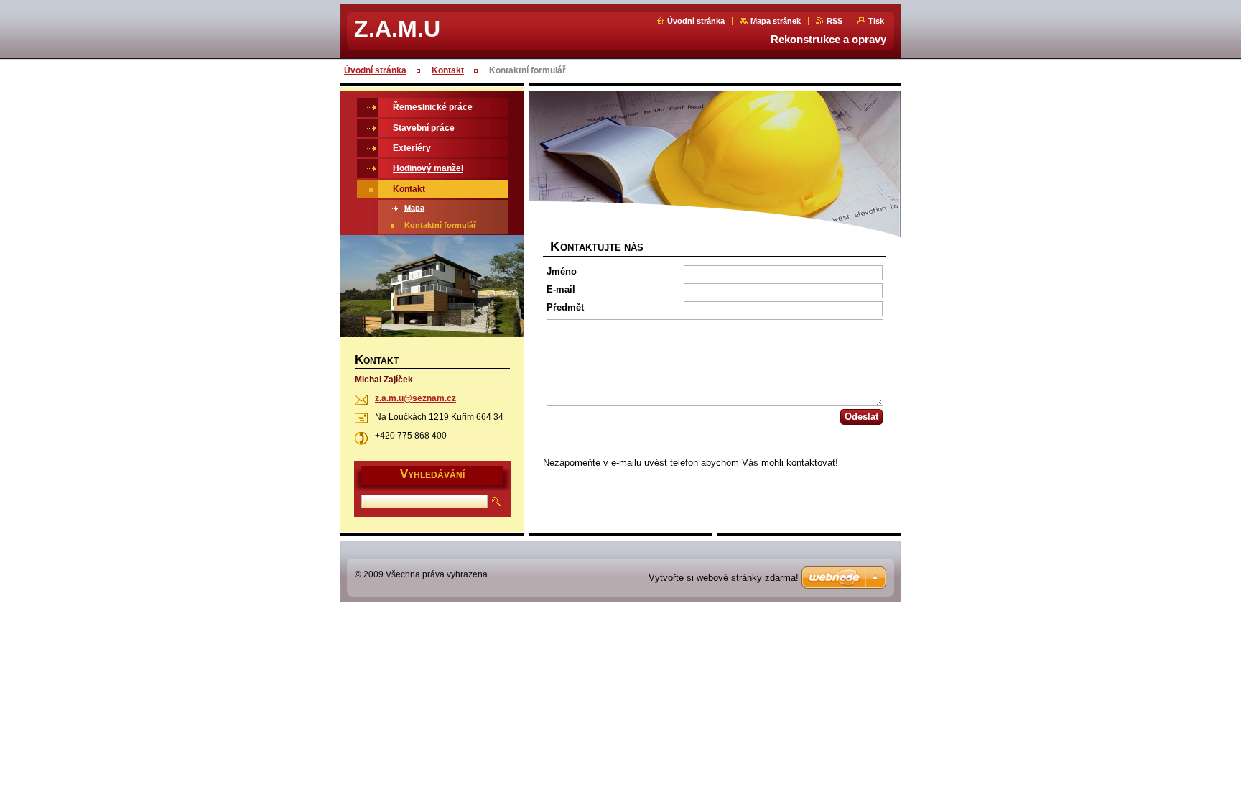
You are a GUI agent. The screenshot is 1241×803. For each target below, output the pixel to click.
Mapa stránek (775, 21)
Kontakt (448, 70)
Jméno (562, 271)
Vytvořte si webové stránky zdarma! (724, 577)
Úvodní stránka (696, 21)
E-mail (561, 289)
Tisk (876, 21)
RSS (834, 21)
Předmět (565, 307)
